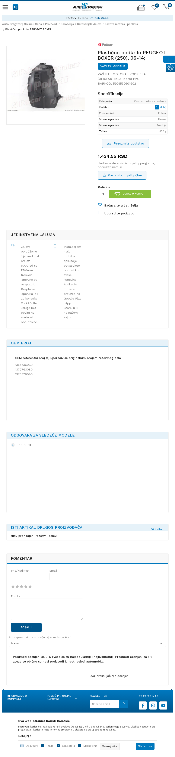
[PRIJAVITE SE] (109, 705)
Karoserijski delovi (89, 24)
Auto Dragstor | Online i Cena (22, 24)
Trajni (50, 745)
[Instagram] (153, 705)
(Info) (163, 107)
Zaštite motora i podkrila (121, 24)
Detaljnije (24, 736)
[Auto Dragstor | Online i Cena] (87, 7)
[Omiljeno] (154, 8)
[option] (87, 18)
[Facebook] (143, 705)
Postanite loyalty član (125, 175)
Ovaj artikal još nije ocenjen (109, 675)
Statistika (68, 745)
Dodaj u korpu (133, 193)
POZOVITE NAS (77, 17)
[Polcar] (105, 45)
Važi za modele (112, 66)
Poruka (15, 596)
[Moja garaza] (140, 9)
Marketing (90, 745)
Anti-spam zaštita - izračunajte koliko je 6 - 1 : (41, 637)
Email (53, 570)
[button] (16, 7)
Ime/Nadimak (20, 570)
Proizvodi (51, 24)
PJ (157, 107)
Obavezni (32, 745)
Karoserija (67, 24)
